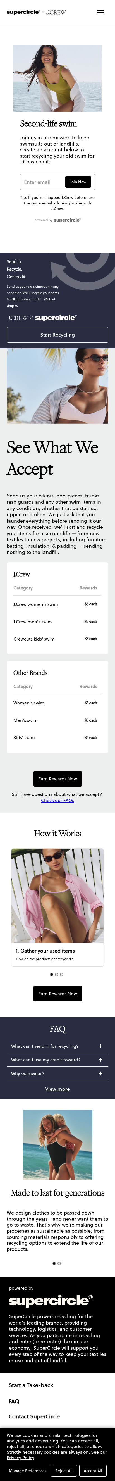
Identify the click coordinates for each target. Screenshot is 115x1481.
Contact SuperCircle (34, 1416)
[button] (57, 1046)
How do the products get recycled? (44, 959)
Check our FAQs (57, 800)
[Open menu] (100, 12)
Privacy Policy (20, 1457)
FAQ (14, 1401)
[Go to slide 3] (61, 974)
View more (57, 1088)
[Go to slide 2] (56, 974)
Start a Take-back (31, 1385)
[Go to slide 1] (51, 974)
